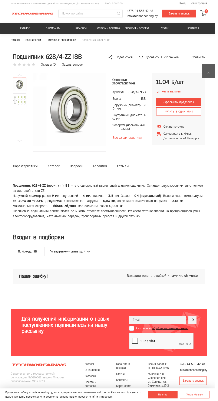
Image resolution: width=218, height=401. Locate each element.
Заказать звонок (179, 13)
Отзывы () (48, 64)
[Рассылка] (192, 320)
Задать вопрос (72, 64)
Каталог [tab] (53, 166)
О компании (53, 28)
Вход (182, 3)
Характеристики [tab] (25, 166)
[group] (69, 112)
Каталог (25, 28)
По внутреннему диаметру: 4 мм (70, 251)
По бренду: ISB (27, 251)
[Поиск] (118, 13)
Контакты (193, 28)
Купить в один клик (179, 111)
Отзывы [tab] (123, 166)
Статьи (165, 28)
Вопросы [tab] (76, 166)
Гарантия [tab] (100, 166)
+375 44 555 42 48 (140, 11)
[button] (19, 140)
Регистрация (198, 3)
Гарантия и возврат (137, 28)
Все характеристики (127, 137)
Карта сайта (123, 386)
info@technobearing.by (142, 16)
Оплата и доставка (108, 28)
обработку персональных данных (170, 328)
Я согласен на (162, 328)
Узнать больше (194, 394)
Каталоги (81, 28)
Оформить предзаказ (179, 102)
